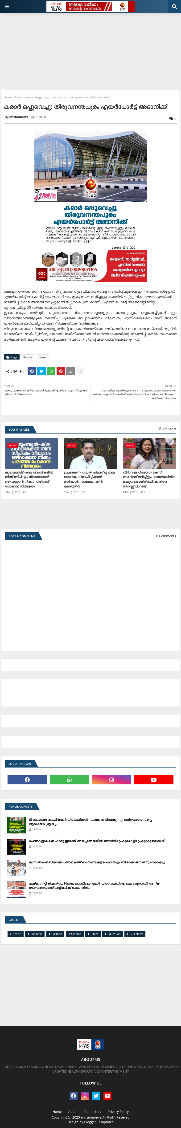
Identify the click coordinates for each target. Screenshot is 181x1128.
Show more (167, 428)
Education (113, 934)
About (73, 1111)
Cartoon (56, 934)
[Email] (70, 371)
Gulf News (136, 934)
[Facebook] (32, 371)
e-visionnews (91, 1117)
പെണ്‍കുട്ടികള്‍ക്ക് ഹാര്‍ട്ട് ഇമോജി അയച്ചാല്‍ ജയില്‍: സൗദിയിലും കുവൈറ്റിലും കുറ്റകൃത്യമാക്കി (97, 841)
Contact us (92, 1111)
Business (36, 934)
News (19, 97)
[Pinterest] (61, 371)
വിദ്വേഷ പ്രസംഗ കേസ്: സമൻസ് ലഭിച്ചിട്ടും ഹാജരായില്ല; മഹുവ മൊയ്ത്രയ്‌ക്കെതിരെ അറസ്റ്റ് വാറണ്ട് (149, 479)
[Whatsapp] (51, 371)
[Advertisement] (91, 50)
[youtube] (154, 780)
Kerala (27, 357)
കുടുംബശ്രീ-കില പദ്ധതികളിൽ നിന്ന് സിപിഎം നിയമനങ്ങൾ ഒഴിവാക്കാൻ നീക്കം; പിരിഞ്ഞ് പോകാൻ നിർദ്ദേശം (29, 479)
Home (8, 97)
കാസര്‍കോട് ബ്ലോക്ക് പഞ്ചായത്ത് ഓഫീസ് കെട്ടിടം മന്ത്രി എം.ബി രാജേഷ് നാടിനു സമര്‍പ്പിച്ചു (97, 862)
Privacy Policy (118, 1111)
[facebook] (27, 780)
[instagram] (112, 780)
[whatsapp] (69, 780)
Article (17, 934)
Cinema (76, 934)
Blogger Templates (99, 1122)
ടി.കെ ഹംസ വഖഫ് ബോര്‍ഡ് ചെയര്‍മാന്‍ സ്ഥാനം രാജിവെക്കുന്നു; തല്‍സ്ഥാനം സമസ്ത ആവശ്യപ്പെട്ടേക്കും (90, 821)
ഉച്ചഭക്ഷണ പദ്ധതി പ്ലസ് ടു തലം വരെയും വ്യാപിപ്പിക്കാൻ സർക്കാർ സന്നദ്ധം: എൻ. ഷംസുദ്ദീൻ (89, 479)
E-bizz (94, 934)
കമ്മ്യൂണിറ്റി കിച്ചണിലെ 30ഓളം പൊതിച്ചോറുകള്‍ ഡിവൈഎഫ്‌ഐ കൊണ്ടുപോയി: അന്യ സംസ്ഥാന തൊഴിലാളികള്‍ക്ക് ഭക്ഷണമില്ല (94, 885)
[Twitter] (41, 371)
